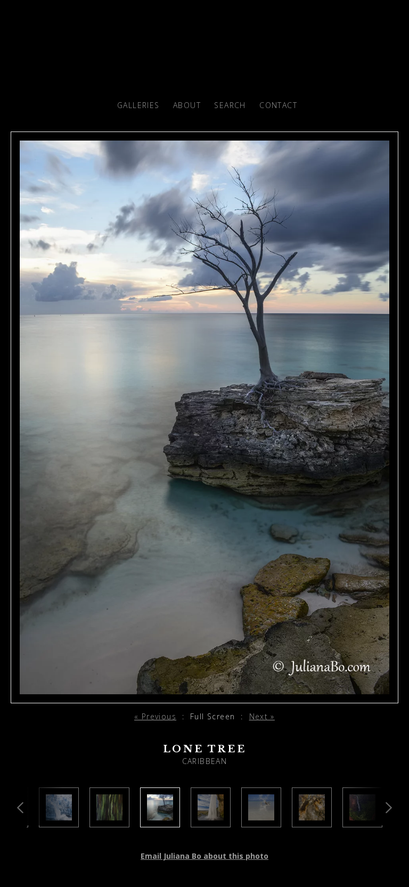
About (187, 105)
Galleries (138, 105)
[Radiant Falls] (211, 821)
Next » (262, 716)
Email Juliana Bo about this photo (204, 856)
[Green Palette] (109, 821)
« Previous (155, 716)
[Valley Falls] (362, 821)
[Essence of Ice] (59, 821)
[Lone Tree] (160, 821)
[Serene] (261, 821)
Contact (278, 105)
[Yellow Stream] (312, 821)
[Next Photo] (204, 697)
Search (230, 105)
